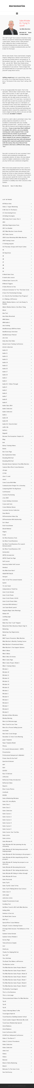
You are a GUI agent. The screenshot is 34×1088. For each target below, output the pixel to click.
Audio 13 (5, 359)
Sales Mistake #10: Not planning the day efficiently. (14, 845)
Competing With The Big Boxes (12, 488)
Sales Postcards (7, 879)
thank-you (5, 949)
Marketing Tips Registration (11, 632)
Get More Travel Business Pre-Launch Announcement (14, 545)
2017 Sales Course (8, 234)
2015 (4, 222)
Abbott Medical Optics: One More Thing (14, 307)
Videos (5, 1053)
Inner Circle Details (8, 592)
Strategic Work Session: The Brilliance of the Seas (16, 929)
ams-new (5, 338)
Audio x (5, 415)
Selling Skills (6, 910)
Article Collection (8, 347)
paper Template (7, 740)
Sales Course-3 (7, 820)
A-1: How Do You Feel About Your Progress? (15, 296)
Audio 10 (5, 350)
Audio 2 (5, 378)
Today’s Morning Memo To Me (11, 1010)
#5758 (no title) (7, 203)
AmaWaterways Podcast (10, 335)
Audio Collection (7, 408)
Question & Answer (8, 761)
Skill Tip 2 (5, 919)
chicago (5, 470)
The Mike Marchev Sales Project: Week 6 (14, 977)
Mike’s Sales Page (8, 660)
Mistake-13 (6, 681)
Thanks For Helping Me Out (11, 952)
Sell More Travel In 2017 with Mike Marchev (15, 907)
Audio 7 (5, 396)
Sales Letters (7, 838)
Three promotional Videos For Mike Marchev (15, 998)
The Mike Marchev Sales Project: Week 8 (14, 983)
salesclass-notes (8, 898)
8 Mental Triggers (8, 283)
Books (4, 448)
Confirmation (6, 492)
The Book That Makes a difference (13, 961)
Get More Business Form (10, 538)
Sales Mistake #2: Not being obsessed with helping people (15, 850)
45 (3, 256)
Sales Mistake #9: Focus (10, 876)
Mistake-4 (5, 696)
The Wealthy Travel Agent (10, 989)
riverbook (5, 792)
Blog (4, 439)
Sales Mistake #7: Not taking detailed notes (15, 870)
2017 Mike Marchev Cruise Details (12, 231)
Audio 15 (5, 365)
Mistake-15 (6, 687)
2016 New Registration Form (11, 225)
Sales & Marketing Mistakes (11, 798)
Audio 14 (5, 362)
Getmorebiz (6, 552)
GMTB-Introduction (8, 555)
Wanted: (5, 1060)
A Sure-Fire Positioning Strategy (12, 293)
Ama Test (5, 313)
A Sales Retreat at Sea (9, 287)
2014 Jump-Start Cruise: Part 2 (11, 219)
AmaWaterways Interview (10, 331)
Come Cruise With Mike (9, 482)
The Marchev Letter (8, 964)
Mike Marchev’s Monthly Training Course (14, 641)
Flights (5, 532)
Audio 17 (5, 371)
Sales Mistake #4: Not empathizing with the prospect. (15, 858)
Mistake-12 (6, 678)
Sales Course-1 (7, 813)
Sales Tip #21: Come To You (10, 885)
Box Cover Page (7, 451)
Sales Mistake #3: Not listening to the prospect (16, 854)
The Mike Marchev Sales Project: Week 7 (14, 980)
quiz (4, 764)
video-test (6, 1050)
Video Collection (7, 1044)
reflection (5, 777)
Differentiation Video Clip (10, 516)
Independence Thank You (10, 589)
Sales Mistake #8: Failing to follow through (15, 873)
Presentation (6, 752)
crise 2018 (5, 498)
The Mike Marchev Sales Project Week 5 (14, 970)
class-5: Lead (6, 476)
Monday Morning (7, 718)
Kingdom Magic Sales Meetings (12, 610)
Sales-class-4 (6, 892)
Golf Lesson (6, 561)
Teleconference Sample (10, 943)
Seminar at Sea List (8, 913)
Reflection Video (7, 783)
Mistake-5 (5, 700)
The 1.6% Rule (7, 958)
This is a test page (8, 995)
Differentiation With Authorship (12, 519)
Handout (5, 567)
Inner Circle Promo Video (10, 601)
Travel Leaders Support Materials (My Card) (15, 1020)
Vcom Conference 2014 (9, 1032)
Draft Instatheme (8, 525)
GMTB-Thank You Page (9, 558)
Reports (5, 786)
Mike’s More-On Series (9, 656)
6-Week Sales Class (8, 274)
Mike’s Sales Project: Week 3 (11, 663)
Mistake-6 (5, 703)
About (4, 310)
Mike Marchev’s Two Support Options (14, 647)
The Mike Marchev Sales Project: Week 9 (14, 986)
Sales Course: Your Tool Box (11, 832)
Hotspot (5, 576)
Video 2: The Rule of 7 (9, 1038)
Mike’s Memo (6, 650)
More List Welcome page (10, 721)
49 (3, 268)
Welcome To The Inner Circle (11, 1069)
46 (3, 259)
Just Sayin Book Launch (10, 607)
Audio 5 (5, 390)
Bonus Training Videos (9, 445)
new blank (5, 730)
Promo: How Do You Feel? (10, 758)
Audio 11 (5, 353)
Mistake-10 (6, 672)
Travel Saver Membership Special (12, 1023)
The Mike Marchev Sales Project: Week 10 (15, 973)
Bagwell (5, 433)
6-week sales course (9, 277)
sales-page (6, 895)
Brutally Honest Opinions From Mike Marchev (16, 464)
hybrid (4, 583)
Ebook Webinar (7, 528)
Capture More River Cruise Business (13, 467)
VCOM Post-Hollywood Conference (13, 1035)
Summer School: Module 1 (10, 937)
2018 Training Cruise (8, 240)
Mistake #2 (22, 32)
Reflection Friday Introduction (12, 780)
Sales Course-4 (7, 823)
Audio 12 (5, 356)
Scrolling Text (7, 904)
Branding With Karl (8, 458)
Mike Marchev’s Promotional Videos (13, 644)
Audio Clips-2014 (7, 405)
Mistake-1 (5, 669)
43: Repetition (7, 253)
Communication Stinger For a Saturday (14, 485)
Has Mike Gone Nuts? (9, 570)
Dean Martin (6, 513)
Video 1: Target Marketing (10, 206)
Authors (5, 430)
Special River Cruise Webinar (11, 922)
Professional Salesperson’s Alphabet (13, 755)
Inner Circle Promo (8, 595)
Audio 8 (5, 399)
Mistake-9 (5, 712)
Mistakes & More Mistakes (10, 715)
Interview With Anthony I (10, 604)
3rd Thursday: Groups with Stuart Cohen (14, 246)
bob (4, 442)
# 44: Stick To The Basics (10, 210)
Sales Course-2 (7, 817)
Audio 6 (5, 393)
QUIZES (5, 770)
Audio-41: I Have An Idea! (10, 424)
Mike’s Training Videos (9, 666)
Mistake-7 (5, 706)
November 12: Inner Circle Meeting (13, 737)
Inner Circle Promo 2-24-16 (10, 598)
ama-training (6, 325)
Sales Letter (6, 835)
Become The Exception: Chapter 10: (13, 436)
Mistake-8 (5, 709)
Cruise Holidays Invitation (10, 501)
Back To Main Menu (16, 186)
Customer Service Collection (11, 510)
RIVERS (5, 795)
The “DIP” (5, 955)
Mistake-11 (6, 675)
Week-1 (5, 1066)
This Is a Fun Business (9, 992)
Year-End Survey (7, 1072)
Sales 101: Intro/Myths (9, 801)
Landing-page (7, 616)
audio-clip (5, 427)
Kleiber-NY (6, 613)
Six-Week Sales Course (9, 916)
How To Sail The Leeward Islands (12, 580)
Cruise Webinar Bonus (9, 507)
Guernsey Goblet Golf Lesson (11, 564)
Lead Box (5, 620)
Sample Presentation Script (11, 901)
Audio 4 (5, 387)
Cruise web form (7, 504)
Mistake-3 (5, 693)
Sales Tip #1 (6, 882)
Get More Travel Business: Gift (12, 549)
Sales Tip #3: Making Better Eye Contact (14, 889)
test (4, 946)
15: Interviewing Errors (9, 213)
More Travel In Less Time (10, 724)
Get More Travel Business (10, 541)
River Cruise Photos (8, 789)
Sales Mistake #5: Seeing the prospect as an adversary (15, 863)
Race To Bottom (7, 773)
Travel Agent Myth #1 (9, 1013)
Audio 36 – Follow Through (10, 384)
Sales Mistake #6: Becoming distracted (14, 867)
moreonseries (17, 5)
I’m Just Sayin (7, 586)
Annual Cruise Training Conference (13, 344)
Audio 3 (5, 381)
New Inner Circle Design (10, 733)
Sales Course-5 (7, 826)
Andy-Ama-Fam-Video (9, 341)
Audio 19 (5, 375)
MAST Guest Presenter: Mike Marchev (14, 638)
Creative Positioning (9, 495)
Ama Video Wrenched (9, 316)
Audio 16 (5, 368)
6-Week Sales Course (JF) (10, 280)
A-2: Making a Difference (10, 299)
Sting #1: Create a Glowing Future (12, 925)
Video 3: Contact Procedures (11, 1041)
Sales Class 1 (6, 804)
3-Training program (8, 243)
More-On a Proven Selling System (12, 727)
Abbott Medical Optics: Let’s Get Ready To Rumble (15, 303)
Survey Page (6, 940)
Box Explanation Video (9, 455)
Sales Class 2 (6, 807)
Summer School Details (9, 933)
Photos (5, 746)
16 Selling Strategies (9, 216)
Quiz (4, 767)
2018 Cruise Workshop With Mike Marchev (15, 237)
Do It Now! (6, 522)
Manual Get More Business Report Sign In (15, 626)
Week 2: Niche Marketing (10, 1063)
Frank (4, 535)
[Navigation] (17, 13)
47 (3, 262)
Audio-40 (5, 421)
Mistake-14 (6, 684)
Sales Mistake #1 (7, 841)
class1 (4, 479)
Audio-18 (5, 418)
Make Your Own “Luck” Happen (12, 623)
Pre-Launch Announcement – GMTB (13, 749)
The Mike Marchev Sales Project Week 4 (14, 967)
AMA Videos (6, 319)
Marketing (5, 629)
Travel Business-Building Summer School (15, 1017)
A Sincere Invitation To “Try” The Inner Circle (16, 290)
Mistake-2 (5, 690)
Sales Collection (7, 810)
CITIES (5, 473)
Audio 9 (5, 402)
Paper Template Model (9, 743)
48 (3, 265)
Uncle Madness (7, 1026)
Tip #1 (4, 1001)
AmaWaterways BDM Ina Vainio (12, 328)
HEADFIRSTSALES (8, 573)
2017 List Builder (7, 228)
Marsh (4, 635)
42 (3, 250)
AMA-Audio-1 (6, 322)
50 (3, 271)
